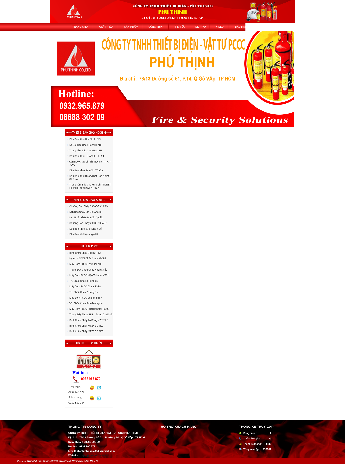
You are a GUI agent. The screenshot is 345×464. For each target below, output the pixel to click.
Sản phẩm (131, 26)
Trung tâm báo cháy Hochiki (85, 150)
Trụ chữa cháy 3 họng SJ (83, 280)
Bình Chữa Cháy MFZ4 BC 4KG (86, 325)
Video (220, 26)
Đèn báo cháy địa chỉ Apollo (85, 212)
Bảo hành (242, 26)
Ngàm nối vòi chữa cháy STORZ (87, 258)
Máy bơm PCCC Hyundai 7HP (85, 264)
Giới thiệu (106, 26)
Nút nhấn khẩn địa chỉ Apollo (86, 217)
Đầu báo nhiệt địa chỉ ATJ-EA (86, 170)
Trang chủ (80, 26)
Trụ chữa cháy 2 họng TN (83, 292)
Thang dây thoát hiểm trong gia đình (90, 314)
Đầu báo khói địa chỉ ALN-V (85, 139)
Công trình (156, 26)
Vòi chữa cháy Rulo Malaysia (86, 303)
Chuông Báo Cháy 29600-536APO (88, 223)
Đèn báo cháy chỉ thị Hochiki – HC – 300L (90, 163)
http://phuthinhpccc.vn (94, 455)
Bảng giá (266, 26)
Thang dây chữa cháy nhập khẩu (88, 269)
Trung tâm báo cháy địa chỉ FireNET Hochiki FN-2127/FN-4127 (90, 186)
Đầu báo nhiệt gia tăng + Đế (85, 228)
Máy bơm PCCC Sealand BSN (85, 297)
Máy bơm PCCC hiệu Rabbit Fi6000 (89, 308)
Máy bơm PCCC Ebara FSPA (85, 286)
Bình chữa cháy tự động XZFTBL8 (88, 320)
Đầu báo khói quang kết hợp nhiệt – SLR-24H (90, 177)
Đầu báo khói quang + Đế (83, 234)
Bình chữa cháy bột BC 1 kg (85, 252)
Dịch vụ (200, 26)
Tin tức (180, 26)
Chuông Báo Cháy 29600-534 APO (88, 206)
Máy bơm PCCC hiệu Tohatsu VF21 (89, 275)
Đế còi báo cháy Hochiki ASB (85, 145)
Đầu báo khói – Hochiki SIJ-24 (86, 156)
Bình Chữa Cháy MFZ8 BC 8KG (86, 331)
